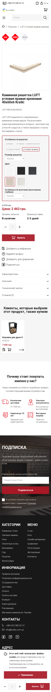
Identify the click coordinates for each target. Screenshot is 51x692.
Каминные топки (10, 531)
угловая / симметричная (28, 144)
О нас (30, 531)
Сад (4, 552)
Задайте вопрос (15, 254)
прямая (9, 144)
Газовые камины (10, 535)
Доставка (7, 587)
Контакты (32, 556)
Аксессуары (8, 561)
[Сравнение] (37, 3)
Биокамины (7, 548)
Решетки (12, 27)
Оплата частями (9, 595)
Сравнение (32, 543)
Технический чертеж (12, 288)
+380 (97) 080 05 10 (15, 625)
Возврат (6, 599)
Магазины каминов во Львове (16, 612)
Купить (21, 237)
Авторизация (33, 552)
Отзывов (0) (8, 295)
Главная (3, 26)
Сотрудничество (10, 582)
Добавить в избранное (18, 248)
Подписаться (25, 490)
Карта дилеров (9, 604)
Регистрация (33, 548)
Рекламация (8, 608)
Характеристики (10, 274)
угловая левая (13, 149)
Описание (7, 281)
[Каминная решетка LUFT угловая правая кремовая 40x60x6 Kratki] (25, 67)
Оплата (5, 591)
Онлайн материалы (36, 539)
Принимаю (27, 675)
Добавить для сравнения (20, 259)
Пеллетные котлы (10, 543)
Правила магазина (11, 574)
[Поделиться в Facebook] (4, 265)
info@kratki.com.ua (15, 630)
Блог (29, 535)
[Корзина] (45, 9)
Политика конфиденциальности (17, 578)
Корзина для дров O (12, 337)
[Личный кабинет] (41, 3)
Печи (4, 539)
